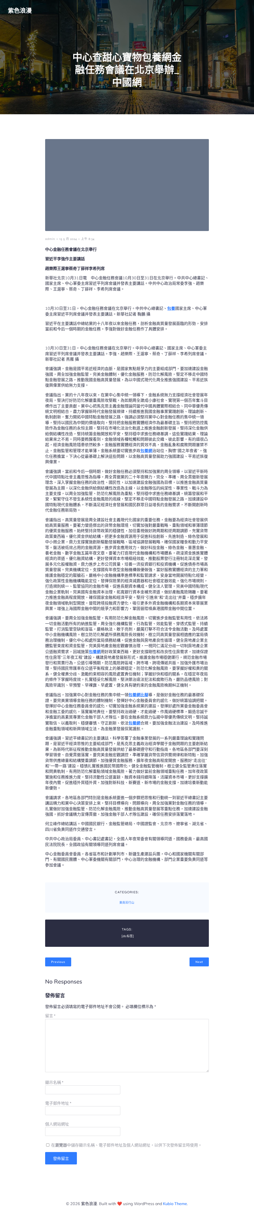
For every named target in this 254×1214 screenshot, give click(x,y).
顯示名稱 (54, 1082)
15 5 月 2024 (68, 239)
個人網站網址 (57, 1124)
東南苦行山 (126, 902)
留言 (50, 1015)
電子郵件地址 (58, 1103)
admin (50, 239)
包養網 (146, 450)
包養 (171, 308)
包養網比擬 (138, 694)
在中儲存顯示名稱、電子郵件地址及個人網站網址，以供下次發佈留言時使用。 (126, 1145)
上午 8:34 (88, 239)
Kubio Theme (175, 1203)
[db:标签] (128, 936)
